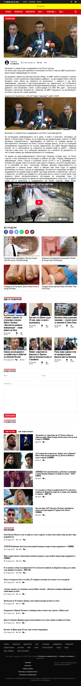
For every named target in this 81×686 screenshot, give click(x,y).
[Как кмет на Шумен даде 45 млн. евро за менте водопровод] (40, 315)
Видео (59, 647)
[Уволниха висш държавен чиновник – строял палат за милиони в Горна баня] (65, 315)
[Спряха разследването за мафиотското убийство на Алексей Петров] (15, 350)
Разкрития (18, 11)
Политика (50, 11)
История (21, 647)
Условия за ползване (66, 656)
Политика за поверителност (48, 656)
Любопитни (30, 11)
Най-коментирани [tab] (25, 431)
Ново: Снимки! (9, 651)
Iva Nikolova (14, 63)
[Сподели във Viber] (11, 232)
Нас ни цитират (47, 647)
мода (66, 647)
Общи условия (28, 668)
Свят (40, 11)
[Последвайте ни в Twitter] (75, 1)
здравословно (9, 647)
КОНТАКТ (39, 2)
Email (43, 375)
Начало (25, 2)
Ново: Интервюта (23, 651)
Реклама (28, 662)
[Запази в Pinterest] (27, 232)
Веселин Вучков (33, 77)
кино (29, 647)
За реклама (32, 2)
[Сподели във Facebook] (6, 232)
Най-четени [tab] (10, 431)
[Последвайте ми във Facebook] (71, 1)
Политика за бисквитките (28, 674)
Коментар (8, 383)
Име (6, 375)
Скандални (69, 644)
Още (60, 11)
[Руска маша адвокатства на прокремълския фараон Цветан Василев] (65, 350)
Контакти (28, 665)
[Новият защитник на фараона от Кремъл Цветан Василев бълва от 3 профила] (40, 350)
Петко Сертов (54, 71)
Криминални (57, 644)
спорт (36, 647)
